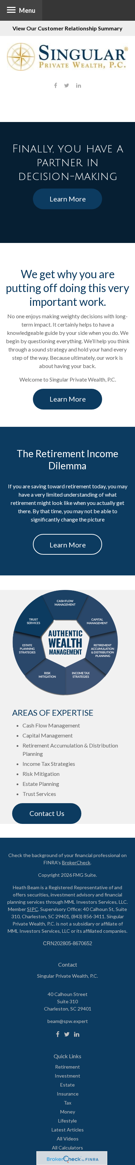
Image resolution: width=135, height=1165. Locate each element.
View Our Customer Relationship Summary (67, 28)
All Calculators (67, 1147)
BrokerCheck (76, 862)
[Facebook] (58, 1034)
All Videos (68, 1138)
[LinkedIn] (76, 1034)
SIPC (32, 909)
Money (67, 1112)
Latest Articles (68, 1130)
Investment (67, 1076)
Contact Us (46, 813)
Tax (67, 1103)
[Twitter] (67, 1034)
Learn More (68, 199)
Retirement (67, 1067)
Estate (67, 1085)
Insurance (68, 1094)
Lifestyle (67, 1121)
